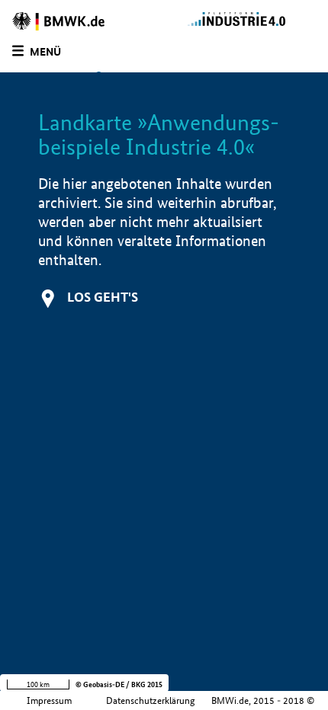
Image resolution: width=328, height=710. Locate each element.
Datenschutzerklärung (150, 700)
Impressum (49, 700)
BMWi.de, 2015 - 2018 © (262, 700)
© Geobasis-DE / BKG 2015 (119, 684)
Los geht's (102, 297)
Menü (45, 52)
